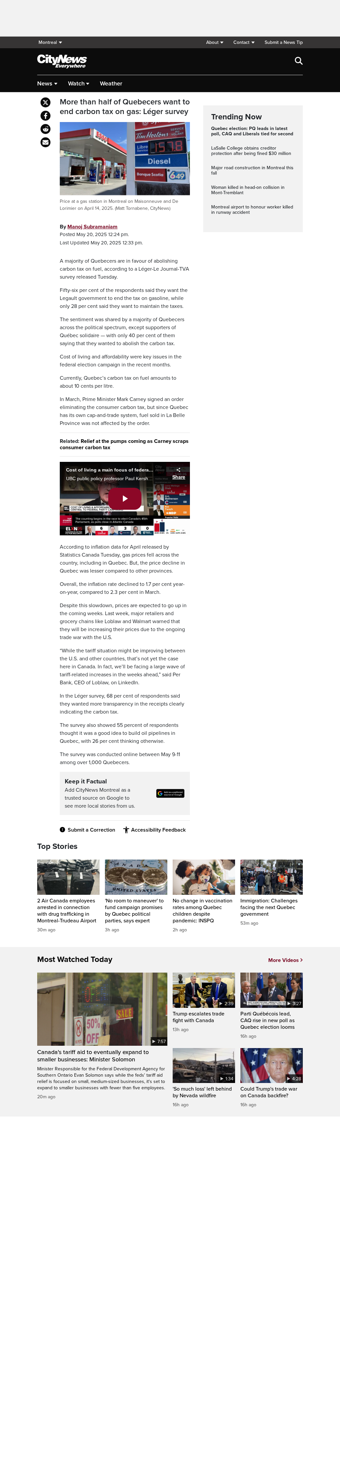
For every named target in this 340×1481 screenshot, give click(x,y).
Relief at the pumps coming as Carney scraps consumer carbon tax (124, 444)
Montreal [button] (48, 42)
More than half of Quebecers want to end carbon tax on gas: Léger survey (125, 106)
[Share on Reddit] (45, 129)
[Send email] (45, 142)
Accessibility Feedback (158, 830)
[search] (299, 61)
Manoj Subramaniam (92, 226)
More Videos (283, 960)
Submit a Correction (91, 830)
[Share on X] (45, 102)
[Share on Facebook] (45, 116)
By (89, 226)
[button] (214, 42)
